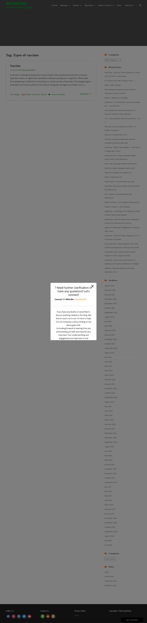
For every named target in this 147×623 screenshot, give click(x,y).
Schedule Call (80, 299)
